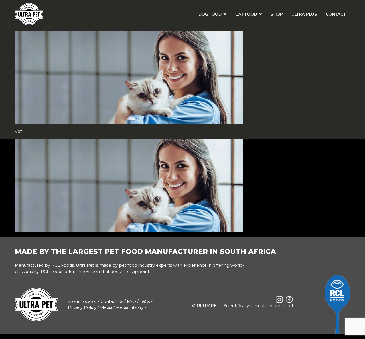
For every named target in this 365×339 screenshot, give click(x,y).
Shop (277, 14)
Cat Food (246, 14)
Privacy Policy (82, 307)
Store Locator (82, 301)
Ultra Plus (304, 14)
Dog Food (210, 14)
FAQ (131, 301)
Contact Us (111, 301)
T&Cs (145, 301)
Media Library (130, 307)
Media (106, 307)
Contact (336, 14)
